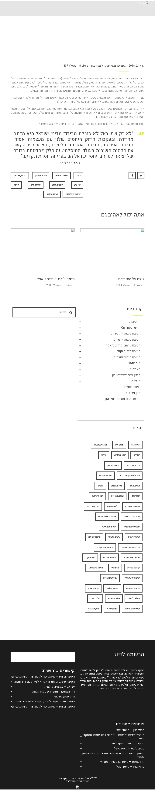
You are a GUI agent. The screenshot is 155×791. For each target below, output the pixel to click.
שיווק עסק (93, 588)
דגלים (100, 485)
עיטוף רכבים (134, 537)
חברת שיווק (97, 496)
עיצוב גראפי (114, 537)
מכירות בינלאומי (132, 516)
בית (101, 32)
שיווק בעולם (132, 387)
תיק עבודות (133, 393)
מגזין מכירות (93, 506)
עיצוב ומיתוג (94, 537)
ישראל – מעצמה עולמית (60, 686)
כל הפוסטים (90, 32)
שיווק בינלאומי (73, 194)
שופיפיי (115, 567)
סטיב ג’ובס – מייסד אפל (56, 279)
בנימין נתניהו (19, 175)
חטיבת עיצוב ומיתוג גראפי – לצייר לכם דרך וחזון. (44, 681)
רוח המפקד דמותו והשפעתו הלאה (53, 691)
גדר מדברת (116, 485)
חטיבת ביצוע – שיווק (126, 340)
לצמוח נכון (57, 185)
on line (119, 444)
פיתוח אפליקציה (105, 547)
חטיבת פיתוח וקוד (128, 351)
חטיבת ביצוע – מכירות (125, 333)
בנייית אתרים (105, 475)
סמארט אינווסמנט (107, 516)
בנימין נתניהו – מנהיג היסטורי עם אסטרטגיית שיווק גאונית (113, 755)
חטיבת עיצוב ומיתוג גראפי (123, 345)
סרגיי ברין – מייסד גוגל (130, 730)
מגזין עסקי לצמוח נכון (103, 66)
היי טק (77, 185)
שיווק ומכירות (110, 578)
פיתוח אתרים (109, 557)
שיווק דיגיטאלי (132, 578)
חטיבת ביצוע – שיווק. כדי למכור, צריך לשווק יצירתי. (43, 676)
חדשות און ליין (132, 506)
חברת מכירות (117, 496)
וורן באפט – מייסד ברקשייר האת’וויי (122, 761)
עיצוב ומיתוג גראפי (130, 547)
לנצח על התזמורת (131, 279)
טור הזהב (134, 363)
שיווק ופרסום (133, 588)
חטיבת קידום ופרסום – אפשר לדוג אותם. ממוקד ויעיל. (113, 736)
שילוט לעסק (134, 598)
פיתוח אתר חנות (132, 557)
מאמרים (121, 66)
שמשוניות (112, 608)
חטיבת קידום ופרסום (127, 357)
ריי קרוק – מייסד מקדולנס (128, 743)
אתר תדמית (120, 455)
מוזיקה (135, 381)
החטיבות (134, 322)
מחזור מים (35, 185)
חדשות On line (130, 328)
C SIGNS (135, 444)
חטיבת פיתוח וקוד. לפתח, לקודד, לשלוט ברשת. (45, 701)
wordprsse (100, 444)
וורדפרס (135, 496)
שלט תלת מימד (132, 608)
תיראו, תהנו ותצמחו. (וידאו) (122, 399)
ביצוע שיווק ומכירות (130, 475)
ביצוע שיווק (40, 175)
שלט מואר (95, 598)
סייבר (16, 185)
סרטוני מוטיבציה (132, 526)
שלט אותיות (114, 598)
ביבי (78, 175)
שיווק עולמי (52, 194)
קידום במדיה (133, 567)
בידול (103, 455)
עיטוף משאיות (109, 526)
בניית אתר (135, 485)
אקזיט (136, 455)
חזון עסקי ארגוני (64, 696)
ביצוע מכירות (61, 175)
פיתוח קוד (90, 557)
